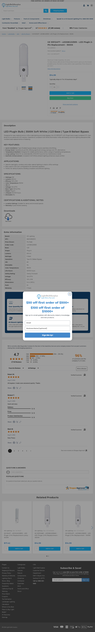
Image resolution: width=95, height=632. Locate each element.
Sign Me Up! (47, 335)
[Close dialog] (69, 294)
